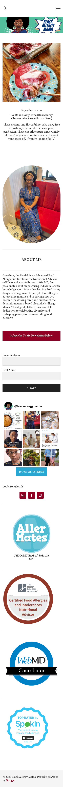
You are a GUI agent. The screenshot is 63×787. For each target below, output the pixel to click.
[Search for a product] (5, 8)
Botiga (10, 780)
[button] (4, 163)
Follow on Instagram (31, 471)
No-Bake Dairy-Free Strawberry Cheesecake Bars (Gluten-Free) (31, 116)
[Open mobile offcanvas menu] (58, 8)
